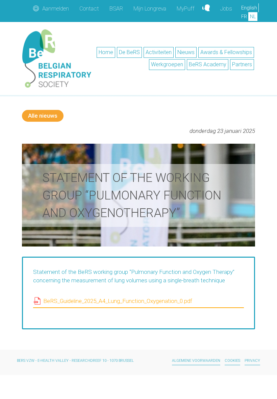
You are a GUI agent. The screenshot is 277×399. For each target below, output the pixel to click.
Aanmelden (55, 8)
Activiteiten (159, 52)
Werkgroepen (167, 64)
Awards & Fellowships (226, 52)
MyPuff (186, 8)
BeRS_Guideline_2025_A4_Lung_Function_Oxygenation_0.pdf (117, 301)
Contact (89, 8)
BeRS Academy (207, 64)
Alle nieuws (42, 115)
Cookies (232, 360)
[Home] (57, 58)
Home (106, 52)
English (249, 8)
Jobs (226, 8)
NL (253, 17)
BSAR (116, 8)
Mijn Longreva (149, 8)
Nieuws (186, 52)
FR (244, 17)
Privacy (252, 360)
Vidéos (208, 8)
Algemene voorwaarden (196, 360)
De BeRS (129, 52)
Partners (242, 64)
